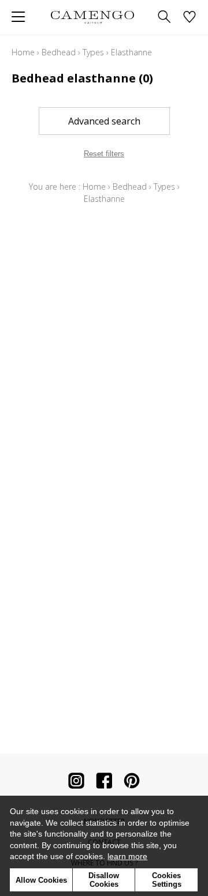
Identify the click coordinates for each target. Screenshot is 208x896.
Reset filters (104, 153)
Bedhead (59, 52)
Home (23, 52)
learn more (127, 856)
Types (93, 52)
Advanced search (104, 121)
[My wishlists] (189, 17)
